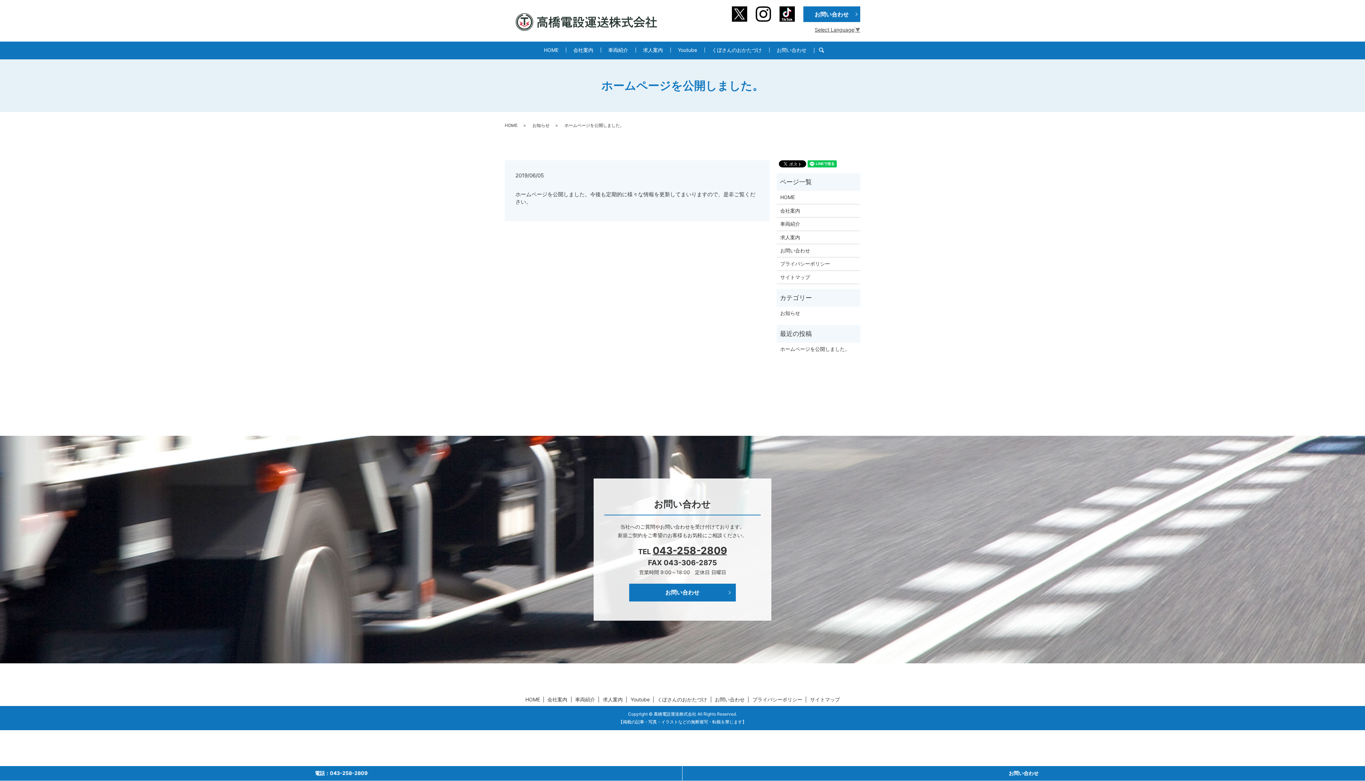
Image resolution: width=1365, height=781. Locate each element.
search (825, 50)
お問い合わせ (792, 50)
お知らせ (541, 125)
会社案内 (583, 50)
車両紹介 (618, 50)
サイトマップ (795, 277)
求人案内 (653, 50)
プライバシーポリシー (805, 264)
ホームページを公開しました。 (815, 349)
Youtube (687, 50)
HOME (551, 50)
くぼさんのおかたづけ (737, 50)
